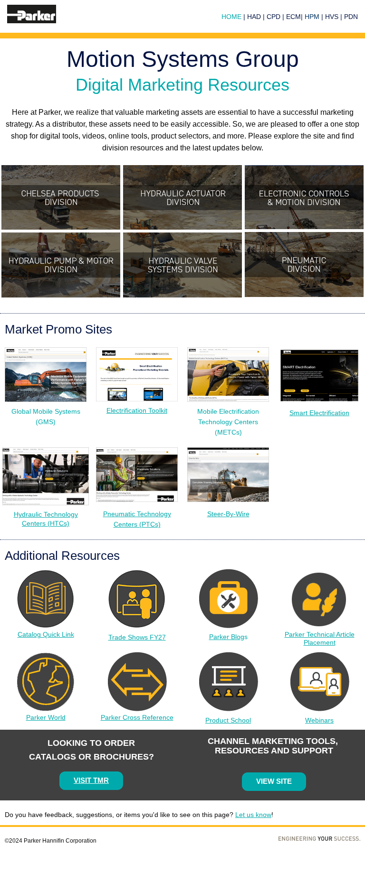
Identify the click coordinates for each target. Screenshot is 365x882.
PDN (351, 16)
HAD (255, 16)
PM (314, 16)
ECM (293, 16)
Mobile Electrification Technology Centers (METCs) (228, 422)
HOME (231, 16)
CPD (273, 16)
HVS (331, 16)
